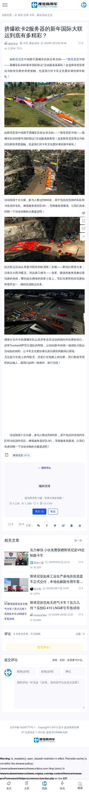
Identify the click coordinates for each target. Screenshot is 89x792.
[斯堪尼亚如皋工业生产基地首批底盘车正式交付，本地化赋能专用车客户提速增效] (16, 585)
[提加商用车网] (44, 5)
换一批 (78, 540)
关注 (39, 511)
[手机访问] (83, 220)
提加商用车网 (71, 727)
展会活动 (42, 15)
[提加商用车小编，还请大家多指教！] (44, 473)
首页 (20, 15)
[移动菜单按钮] (5, 5)
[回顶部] (83, 236)
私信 (53, 511)
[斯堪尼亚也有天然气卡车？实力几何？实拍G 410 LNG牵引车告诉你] (16, 611)
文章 (26, 15)
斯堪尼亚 (18, 59)
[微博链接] (83, 213)
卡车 (31, 15)
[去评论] (83, 228)
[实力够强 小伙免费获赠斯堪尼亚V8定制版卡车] (16, 558)
